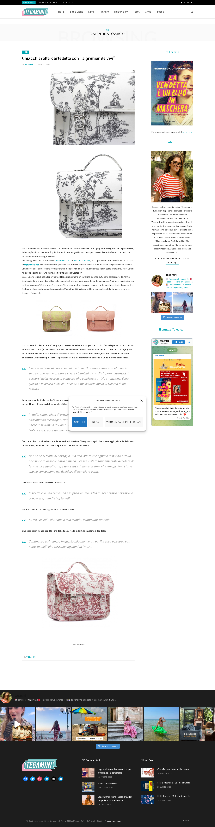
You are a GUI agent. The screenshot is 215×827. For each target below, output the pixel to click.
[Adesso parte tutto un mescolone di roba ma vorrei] (125, 724)
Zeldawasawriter (82, 260)
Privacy (108, 821)
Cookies (116, 821)
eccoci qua (187, 132)
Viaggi (148, 12)
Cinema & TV (121, 12)
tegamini (28, 64)
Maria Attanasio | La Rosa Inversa (173, 782)
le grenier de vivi (31, 264)
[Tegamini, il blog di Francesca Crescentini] (35, 12)
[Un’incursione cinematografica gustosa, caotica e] (161, 302)
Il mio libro (76, 12)
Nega (95, 422)
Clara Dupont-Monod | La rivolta (55, 3)
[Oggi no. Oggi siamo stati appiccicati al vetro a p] (183, 302)
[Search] (191, 11)
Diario (105, 12)
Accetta (79, 422)
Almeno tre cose (63, 260)
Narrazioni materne (107, 783)
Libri (91, 12)
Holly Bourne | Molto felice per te (173, 796)
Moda (136, 12)
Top (186, 821)
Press (160, 12)
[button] (141, 400)
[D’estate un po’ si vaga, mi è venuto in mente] (197, 724)
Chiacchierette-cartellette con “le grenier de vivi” (68, 58)
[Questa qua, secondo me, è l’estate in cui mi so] (161, 724)
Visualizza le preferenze (123, 422)
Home (61, 12)
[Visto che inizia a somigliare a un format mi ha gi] (89, 724)
